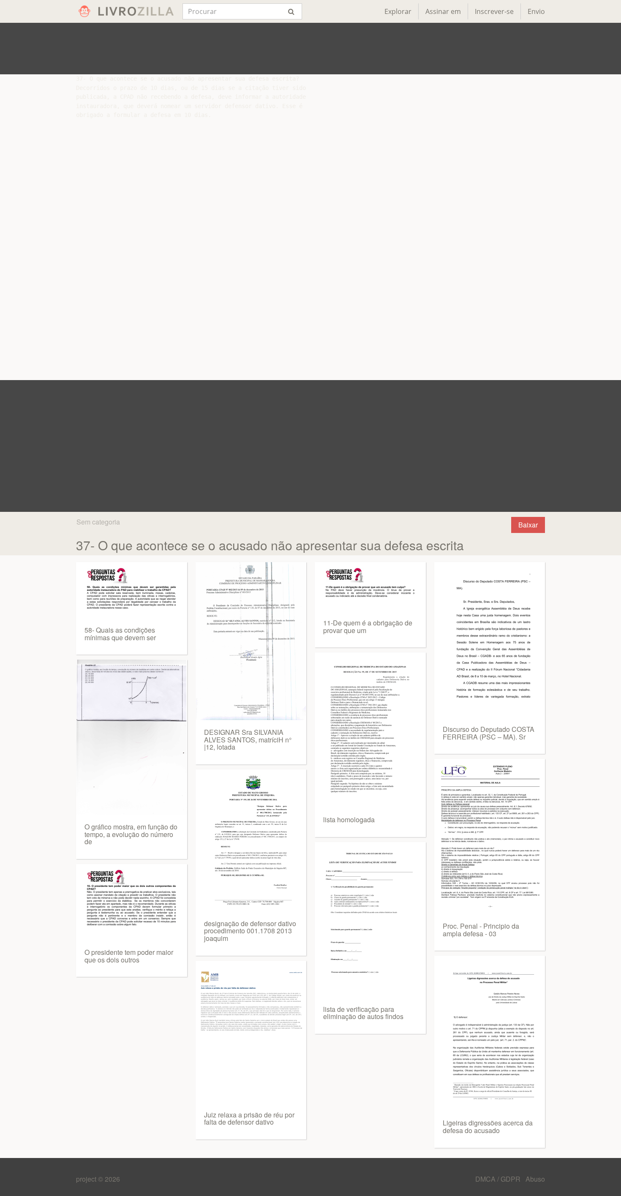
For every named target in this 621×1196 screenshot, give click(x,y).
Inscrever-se (494, 11)
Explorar (397, 11)
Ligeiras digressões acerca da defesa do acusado (488, 1126)
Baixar (528, 525)
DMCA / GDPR (498, 1179)
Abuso (535, 1179)
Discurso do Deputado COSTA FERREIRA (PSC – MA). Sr (488, 733)
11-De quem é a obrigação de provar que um (367, 626)
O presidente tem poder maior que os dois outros (128, 956)
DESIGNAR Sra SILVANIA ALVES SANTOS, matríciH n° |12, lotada (247, 739)
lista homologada (349, 819)
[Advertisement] (310, 49)
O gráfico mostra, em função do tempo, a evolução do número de (130, 834)
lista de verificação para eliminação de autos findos (363, 1013)
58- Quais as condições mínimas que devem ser (120, 633)
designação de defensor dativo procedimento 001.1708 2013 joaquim (250, 931)
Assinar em (443, 11)
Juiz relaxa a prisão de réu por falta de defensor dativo (249, 1118)
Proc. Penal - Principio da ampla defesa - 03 (481, 929)
